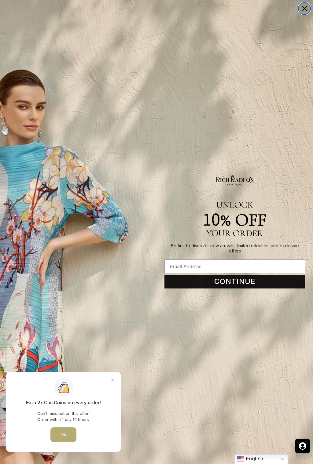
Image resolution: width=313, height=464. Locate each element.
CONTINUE (235, 281)
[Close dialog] (304, 8)
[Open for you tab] (302, 446)
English (253, 458)
